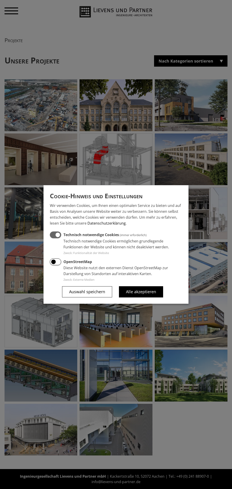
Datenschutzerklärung (106, 223)
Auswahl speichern (87, 292)
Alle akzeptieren (141, 292)
